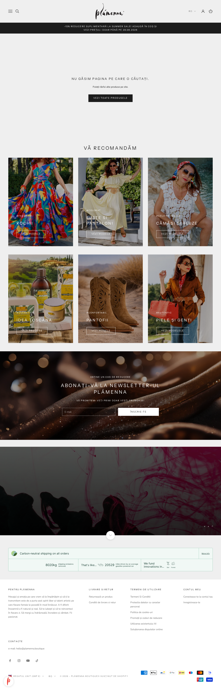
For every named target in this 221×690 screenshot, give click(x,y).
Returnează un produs (101, 596)
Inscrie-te (183, 675)
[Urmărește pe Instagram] (19, 660)
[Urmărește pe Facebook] (10, 660)
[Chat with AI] (8, 681)
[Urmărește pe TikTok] (37, 660)
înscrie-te (138, 411)
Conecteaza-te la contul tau (198, 596)
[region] (110, 491)
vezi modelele (172, 233)
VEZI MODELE (31, 233)
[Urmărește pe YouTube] (28, 660)
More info (206, 553)
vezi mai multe (24, 500)
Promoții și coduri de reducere (146, 618)
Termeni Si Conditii (140, 596)
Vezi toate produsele (110, 98)
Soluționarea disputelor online (146, 629)
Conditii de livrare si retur (102, 602)
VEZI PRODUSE (32, 330)
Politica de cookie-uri (141, 612)
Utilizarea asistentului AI (143, 623)
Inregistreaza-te (191, 602)
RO (190, 11)
